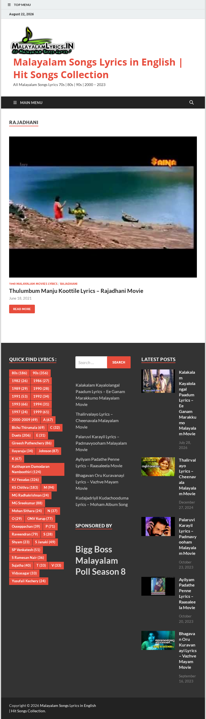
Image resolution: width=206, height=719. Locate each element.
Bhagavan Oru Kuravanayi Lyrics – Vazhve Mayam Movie (100, 482)
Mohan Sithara (27, 511)
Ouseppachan (26, 526)
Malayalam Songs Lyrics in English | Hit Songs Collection (98, 68)
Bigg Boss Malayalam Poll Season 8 (100, 560)
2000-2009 (25, 420)
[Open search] (191, 102)
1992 (41, 396)
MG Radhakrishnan (30, 495)
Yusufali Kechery (29, 581)
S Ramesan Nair (28, 557)
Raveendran (25, 534)
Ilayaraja (22, 451)
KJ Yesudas (25, 479)
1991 (20, 396)
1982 (20, 381)
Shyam (21, 542)
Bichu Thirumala (28, 427)
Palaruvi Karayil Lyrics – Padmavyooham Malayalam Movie (101, 443)
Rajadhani (68, 284)
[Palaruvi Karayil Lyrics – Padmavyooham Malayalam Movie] (158, 520)
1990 (41, 388)
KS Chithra (25, 487)
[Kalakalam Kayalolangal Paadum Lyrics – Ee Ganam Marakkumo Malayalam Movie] (158, 372)
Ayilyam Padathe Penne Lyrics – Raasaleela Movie (187, 593)
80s (19, 373)
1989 (20, 388)
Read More (20, 308)
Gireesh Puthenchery (32, 443)
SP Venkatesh (26, 550)
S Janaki (45, 542)
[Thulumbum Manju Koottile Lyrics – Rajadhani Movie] (103, 207)
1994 (41, 404)
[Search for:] (103, 362)
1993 (20, 404)
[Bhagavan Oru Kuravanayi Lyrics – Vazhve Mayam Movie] (158, 634)
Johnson (48, 451)
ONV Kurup (40, 518)
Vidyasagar (24, 573)
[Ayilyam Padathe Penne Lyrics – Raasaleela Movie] (158, 580)
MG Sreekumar (27, 503)
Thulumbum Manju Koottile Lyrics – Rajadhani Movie (76, 290)
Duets (21, 435)
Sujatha (21, 565)
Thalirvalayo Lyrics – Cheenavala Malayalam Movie (97, 420)
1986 (41, 381)
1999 (41, 412)
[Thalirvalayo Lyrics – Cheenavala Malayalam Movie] (158, 460)
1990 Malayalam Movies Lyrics (33, 284)
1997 (20, 412)
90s (40, 373)
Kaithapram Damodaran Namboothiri (30, 469)
